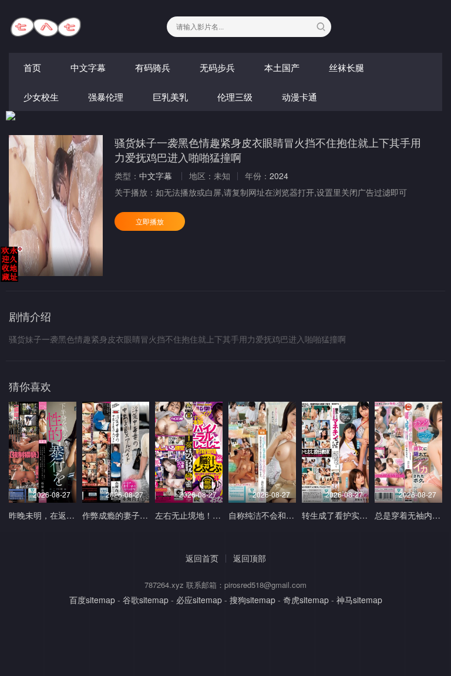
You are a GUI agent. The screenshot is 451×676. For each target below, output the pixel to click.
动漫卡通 (299, 96)
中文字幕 (88, 67)
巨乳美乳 (170, 96)
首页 (32, 67)
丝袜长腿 (346, 67)
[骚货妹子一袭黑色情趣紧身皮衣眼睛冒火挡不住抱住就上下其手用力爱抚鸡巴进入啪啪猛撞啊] (56, 205)
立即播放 (150, 221)
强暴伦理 (105, 96)
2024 (279, 175)
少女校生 (41, 96)
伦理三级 (235, 96)
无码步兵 (217, 67)
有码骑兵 (152, 67)
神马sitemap (359, 600)
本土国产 (281, 67)
